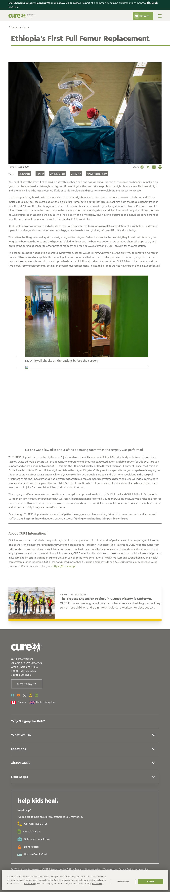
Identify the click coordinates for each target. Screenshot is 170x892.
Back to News (20, 27)
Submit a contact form (37, 839)
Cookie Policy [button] (30, 883)
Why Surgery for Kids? (28, 721)
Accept (150, 882)
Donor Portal (31, 846)
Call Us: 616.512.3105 (35, 823)
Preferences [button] (97, 883)
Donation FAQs (32, 831)
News (11, 167)
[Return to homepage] (21, 17)
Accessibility (141, 869)
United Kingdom (45, 702)
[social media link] (12, 695)
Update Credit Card (35, 854)
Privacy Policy (126, 869)
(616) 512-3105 (28, 671)
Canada (22, 702)
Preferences (123, 882)
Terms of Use (110, 869)
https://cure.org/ (64, 566)
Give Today (25, 683)
